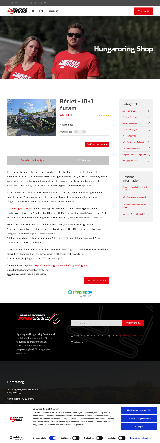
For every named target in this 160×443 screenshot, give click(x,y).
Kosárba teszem (99, 144)
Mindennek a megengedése (139, 410)
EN (16, 3)
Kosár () (144, 11)
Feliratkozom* (80, 342)
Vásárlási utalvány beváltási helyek (134, 205)
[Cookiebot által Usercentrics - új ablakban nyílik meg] (16, 438)
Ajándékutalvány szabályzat (134, 197)
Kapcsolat (53, 11)
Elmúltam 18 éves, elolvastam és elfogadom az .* (108, 335)
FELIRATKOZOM (133, 323)
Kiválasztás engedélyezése (139, 418)
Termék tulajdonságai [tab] (32, 160)
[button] (10, 117)
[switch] (76, 438)
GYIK (41, 11)
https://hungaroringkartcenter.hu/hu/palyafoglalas (61, 265)
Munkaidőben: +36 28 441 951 (21, 399)
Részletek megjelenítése (141, 438)
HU (8, 3)
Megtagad (139, 427)
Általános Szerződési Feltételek (135, 214)
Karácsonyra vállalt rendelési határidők (134, 188)
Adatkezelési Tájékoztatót (130, 335)
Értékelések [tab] (84, 160)
